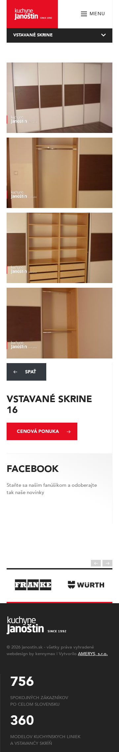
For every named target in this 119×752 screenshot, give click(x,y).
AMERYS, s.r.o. (93, 654)
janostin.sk (32, 647)
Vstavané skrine (33, 35)
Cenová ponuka (38, 431)
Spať (30, 372)
